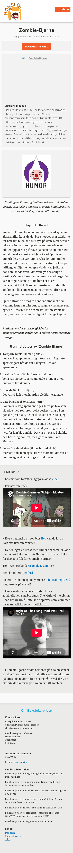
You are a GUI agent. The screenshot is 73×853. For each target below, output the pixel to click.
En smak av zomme (40, 565)
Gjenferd (27, 572)
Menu (65, 9)
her (57, 479)
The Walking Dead (58, 579)
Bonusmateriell (36, 46)
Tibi (7, 839)
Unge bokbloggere (14, 836)
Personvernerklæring (16, 762)
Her (44, 538)
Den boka (10, 833)
